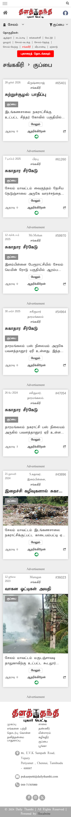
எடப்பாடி (20, 38)
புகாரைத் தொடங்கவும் (35, 54)
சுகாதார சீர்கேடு (21, 171)
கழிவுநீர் (43, 737)
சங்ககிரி (26, 47)
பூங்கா (42, 746)
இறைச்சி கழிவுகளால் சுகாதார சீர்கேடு (35, 491)
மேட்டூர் (49, 38)
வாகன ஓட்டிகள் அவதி (28, 589)
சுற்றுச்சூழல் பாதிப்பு (25, 94)
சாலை (42, 724)
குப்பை (43, 741)
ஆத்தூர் (7, 38)
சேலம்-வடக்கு (22, 42)
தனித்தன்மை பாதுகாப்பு (15, 739)
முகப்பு (11, 724)
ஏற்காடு (54, 47)
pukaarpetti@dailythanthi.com (39, 776)
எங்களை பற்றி (17, 728)
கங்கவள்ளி (35, 38)
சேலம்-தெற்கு (41, 42)
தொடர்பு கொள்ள (18, 733)
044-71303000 (29, 785)
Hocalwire (44, 814)
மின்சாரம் (44, 733)
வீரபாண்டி (40, 47)
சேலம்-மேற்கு (10, 47)
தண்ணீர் (44, 728)
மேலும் (35, 124)
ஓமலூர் (7, 42)
